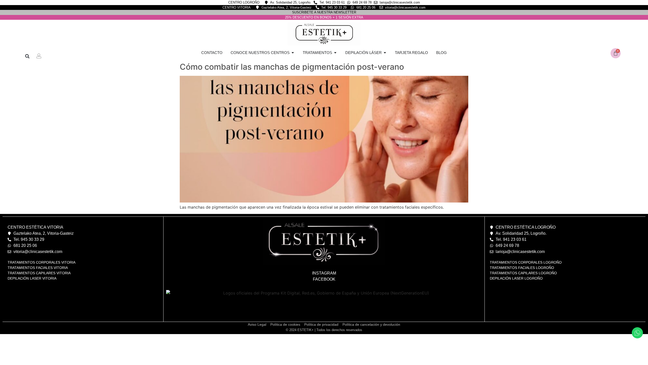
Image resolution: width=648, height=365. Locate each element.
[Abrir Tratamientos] (335, 53)
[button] (27, 56)
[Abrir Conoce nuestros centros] (293, 53)
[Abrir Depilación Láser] (385, 53)
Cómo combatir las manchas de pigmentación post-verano (292, 67)
